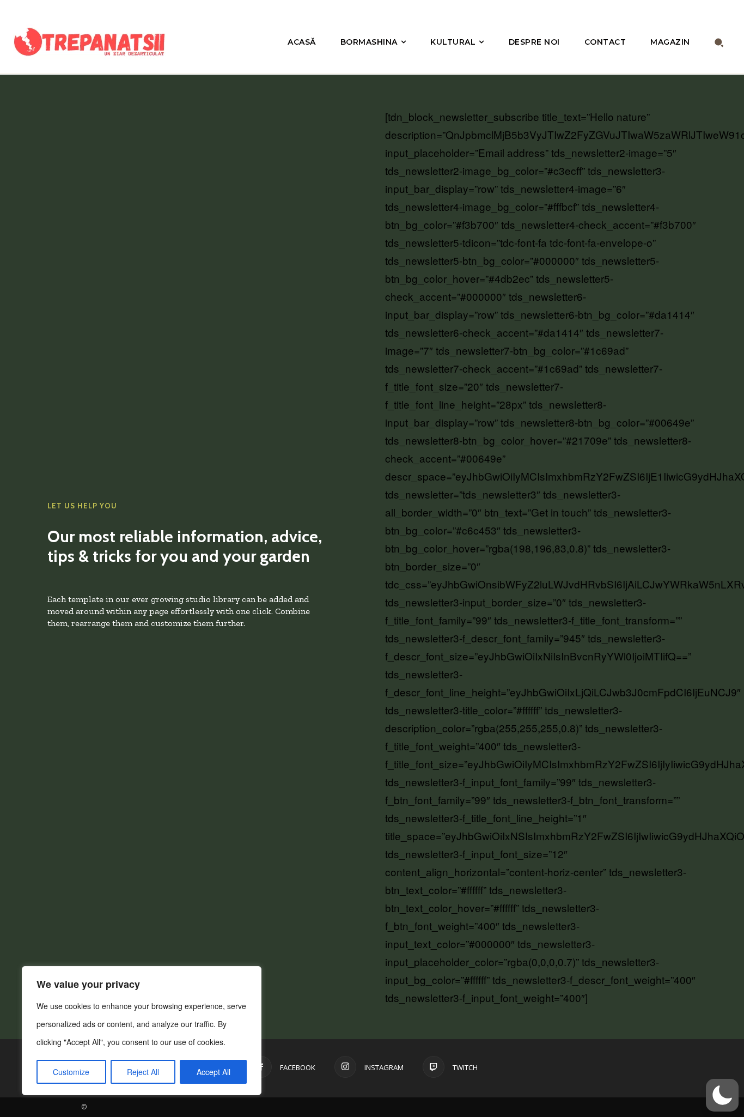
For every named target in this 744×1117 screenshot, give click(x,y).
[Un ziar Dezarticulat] (93, 42)
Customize (71, 1071)
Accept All (213, 1071)
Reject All (143, 1071)
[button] (719, 42)
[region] (141, 1030)
